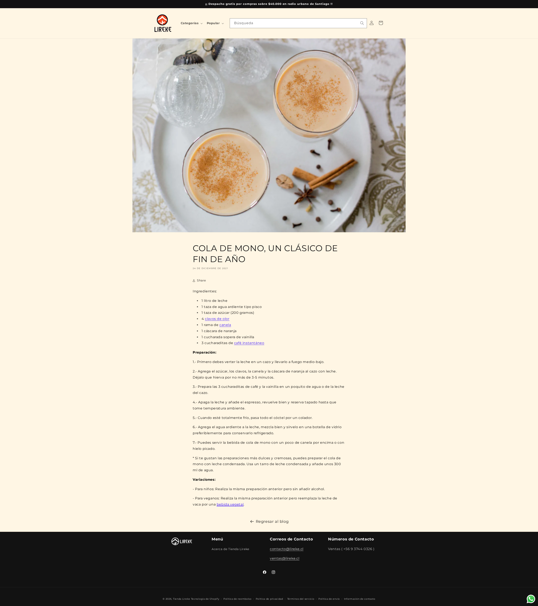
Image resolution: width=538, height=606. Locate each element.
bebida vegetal (230, 504)
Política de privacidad (269, 598)
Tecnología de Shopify (205, 598)
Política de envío (329, 598)
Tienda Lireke (181, 598)
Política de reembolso (237, 598)
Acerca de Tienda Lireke (230, 549)
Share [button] (201, 280)
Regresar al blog (272, 521)
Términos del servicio (300, 598)
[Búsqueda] (362, 23)
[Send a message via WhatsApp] (531, 599)
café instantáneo (249, 343)
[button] (191, 23)
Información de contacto (359, 598)
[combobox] (298, 23)
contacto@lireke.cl (286, 549)
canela (225, 325)
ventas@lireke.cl (284, 558)
